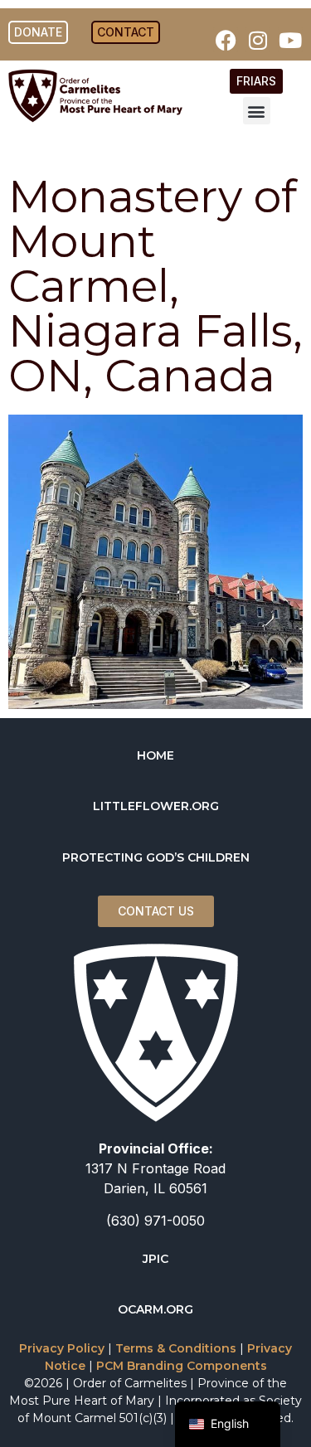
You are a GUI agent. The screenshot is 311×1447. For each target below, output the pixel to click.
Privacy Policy (61, 1348)
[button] (256, 110)
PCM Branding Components (181, 1365)
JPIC (155, 1258)
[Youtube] (290, 39)
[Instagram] (257, 39)
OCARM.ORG (155, 1309)
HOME (155, 755)
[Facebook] (225, 39)
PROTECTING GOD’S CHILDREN (156, 857)
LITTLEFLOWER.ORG (156, 806)
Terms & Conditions (175, 1348)
